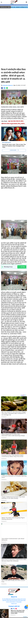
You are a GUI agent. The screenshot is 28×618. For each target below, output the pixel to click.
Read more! (14, 603)
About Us (14, 597)
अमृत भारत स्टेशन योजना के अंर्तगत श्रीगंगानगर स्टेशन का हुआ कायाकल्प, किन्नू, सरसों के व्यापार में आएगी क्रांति (12, 123)
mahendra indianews (8, 85)
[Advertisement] (14, 23)
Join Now (22, 267)
